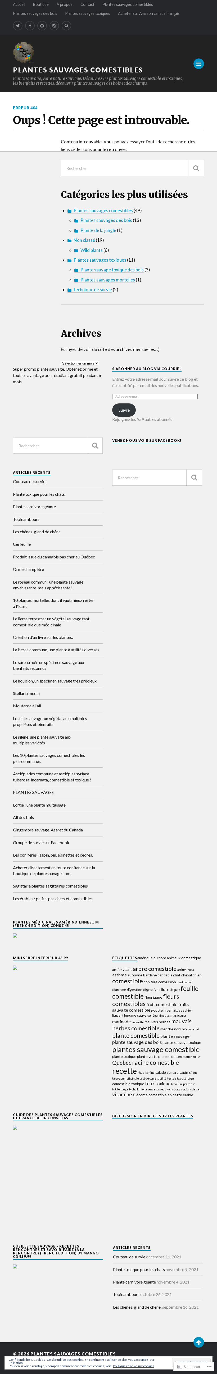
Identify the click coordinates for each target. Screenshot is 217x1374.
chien (197, 975)
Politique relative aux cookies (133, 1366)
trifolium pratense (183, 1084)
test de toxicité (177, 1078)
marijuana (178, 1015)
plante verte (147, 1056)
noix (177, 1029)
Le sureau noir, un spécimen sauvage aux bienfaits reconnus (48, 665)
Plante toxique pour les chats (39, 494)
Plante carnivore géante (34, 506)
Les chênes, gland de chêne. (37, 531)
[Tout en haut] (198, 1342)
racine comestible (155, 1062)
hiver (168, 1010)
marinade (121, 1021)
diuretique (169, 989)
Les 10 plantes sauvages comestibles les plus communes (49, 758)
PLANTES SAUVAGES (33, 792)
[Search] (66, 25)
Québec (121, 1062)
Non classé (84, 240)
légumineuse (161, 1015)
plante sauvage (174, 1036)
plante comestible (136, 1035)
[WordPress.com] (54, 25)
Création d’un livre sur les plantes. (43, 637)
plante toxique (124, 1056)
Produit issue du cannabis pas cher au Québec (54, 556)
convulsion (167, 982)
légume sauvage (137, 1015)
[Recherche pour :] (132, 168)
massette (138, 1022)
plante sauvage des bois (137, 1042)
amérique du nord (151, 958)
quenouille (193, 1056)
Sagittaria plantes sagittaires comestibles (50, 885)
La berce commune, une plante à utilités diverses (56, 649)
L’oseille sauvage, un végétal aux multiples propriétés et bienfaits (50, 721)
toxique (162, 1083)
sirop (193, 1072)
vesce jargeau (157, 1089)
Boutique (41, 4)
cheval (186, 975)
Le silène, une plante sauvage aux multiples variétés (42, 739)
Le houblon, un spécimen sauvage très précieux (55, 680)
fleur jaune (153, 997)
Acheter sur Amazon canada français (149, 13)
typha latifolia (138, 1089)
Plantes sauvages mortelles (107, 280)
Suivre (124, 409)
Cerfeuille (22, 544)
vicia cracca (174, 1089)
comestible (127, 981)
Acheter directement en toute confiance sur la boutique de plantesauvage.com (54, 870)
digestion (134, 989)
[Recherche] (196, 168)
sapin (183, 1072)
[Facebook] (30, 25)
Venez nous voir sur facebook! (147, 440)
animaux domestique (184, 958)
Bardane (150, 975)
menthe (166, 1029)
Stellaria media (26, 693)
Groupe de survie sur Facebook (41, 842)
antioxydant (122, 969)
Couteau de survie (29, 481)
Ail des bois (23, 817)
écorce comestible (151, 1095)
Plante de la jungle (98, 230)
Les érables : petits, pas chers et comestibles (53, 898)
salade (160, 1072)
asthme (119, 974)
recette (124, 1070)
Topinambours (26, 519)
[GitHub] (42, 25)
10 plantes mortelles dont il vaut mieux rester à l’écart (53, 603)
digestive (151, 989)
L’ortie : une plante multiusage (39, 804)
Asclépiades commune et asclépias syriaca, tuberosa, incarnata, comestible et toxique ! (52, 776)
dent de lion (184, 982)
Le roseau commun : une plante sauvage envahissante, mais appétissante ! (48, 584)
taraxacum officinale (125, 1078)
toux (150, 1083)
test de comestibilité (153, 1078)
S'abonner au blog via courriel (147, 369)
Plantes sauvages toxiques (87, 13)
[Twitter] (17, 25)
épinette (175, 1095)
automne (135, 975)
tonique (137, 1083)
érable (188, 1095)
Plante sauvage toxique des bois (112, 269)
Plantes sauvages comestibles (127, 4)
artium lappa (185, 969)
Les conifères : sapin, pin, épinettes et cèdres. (53, 854)
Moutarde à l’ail (27, 705)
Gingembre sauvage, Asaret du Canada (48, 829)
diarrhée (119, 989)
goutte (157, 1010)
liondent (117, 1015)
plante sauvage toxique (181, 1042)
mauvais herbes (157, 1022)
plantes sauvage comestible (156, 1049)
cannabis (165, 975)
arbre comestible (155, 968)
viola (186, 1089)
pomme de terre (171, 1056)
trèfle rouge (120, 1089)
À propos (65, 4)
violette (194, 1089)
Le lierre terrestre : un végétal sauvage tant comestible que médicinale (51, 621)
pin (184, 1029)
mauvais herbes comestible (152, 1024)
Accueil (19, 4)
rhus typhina (146, 1072)
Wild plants (91, 250)
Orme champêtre (28, 569)
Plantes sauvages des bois (35, 13)
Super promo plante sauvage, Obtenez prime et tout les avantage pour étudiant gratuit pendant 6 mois (57, 375)
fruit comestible (161, 1004)
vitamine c (123, 1094)
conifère (150, 982)
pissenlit (193, 1029)
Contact (87, 4)
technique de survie (93, 289)
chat (176, 975)
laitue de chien (183, 1010)
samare (173, 1072)
